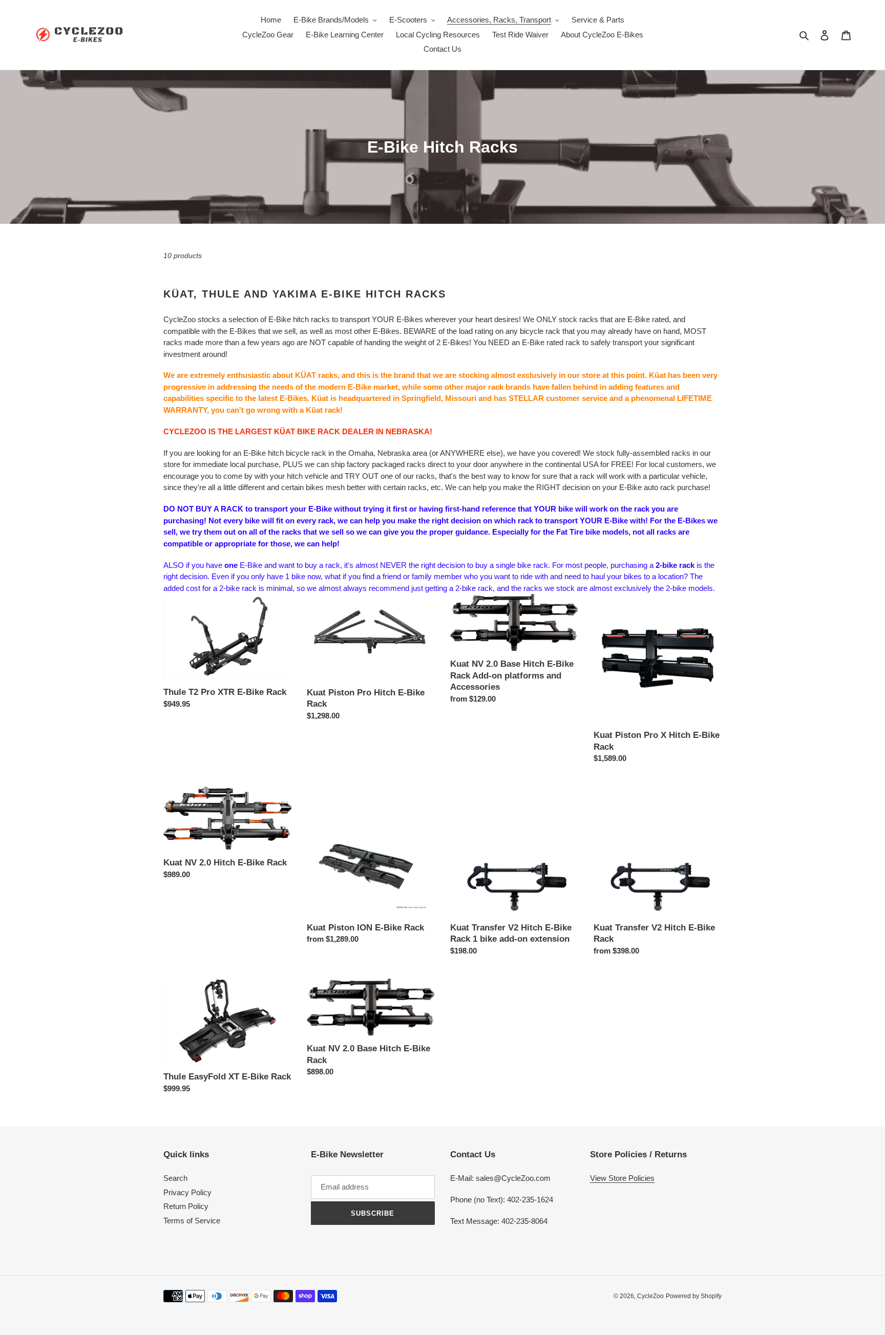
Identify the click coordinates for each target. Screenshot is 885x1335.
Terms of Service (191, 1220)
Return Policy (185, 1206)
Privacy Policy (187, 1192)
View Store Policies (622, 1178)
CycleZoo (650, 1296)
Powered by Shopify (694, 1296)
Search (175, 1178)
